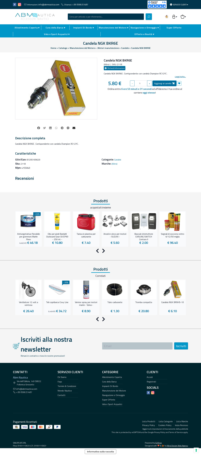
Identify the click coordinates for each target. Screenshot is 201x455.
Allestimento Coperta (112, 377)
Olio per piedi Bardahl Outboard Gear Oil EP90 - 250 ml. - (57, 236)
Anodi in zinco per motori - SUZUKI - (115, 235)
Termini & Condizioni (67, 386)
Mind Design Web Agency (177, 445)
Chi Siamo (62, 377)
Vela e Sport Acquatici (112, 404)
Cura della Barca (109, 381)
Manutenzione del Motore (114, 390)
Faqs (60, 381)
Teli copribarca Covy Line (57, 302)
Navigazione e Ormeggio (113, 395)
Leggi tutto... (180, 76)
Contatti (61, 395)
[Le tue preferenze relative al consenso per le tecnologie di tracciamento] (196, 450)
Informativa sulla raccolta (100, 451)
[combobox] (106, 16)
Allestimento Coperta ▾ (27, 27)
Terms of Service (176, 432)
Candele (117, 159)
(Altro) (114, 163)
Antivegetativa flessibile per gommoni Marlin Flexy (28, 236)
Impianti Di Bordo (110, 386)
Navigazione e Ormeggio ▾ (145, 27)
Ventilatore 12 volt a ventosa (28, 304)
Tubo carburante (114, 302)
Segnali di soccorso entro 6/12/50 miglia (172, 235)
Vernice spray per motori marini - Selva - (86, 304)
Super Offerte (174, 27)
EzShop (158, 442)
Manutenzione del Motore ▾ (113, 27)
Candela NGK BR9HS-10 (172, 302)
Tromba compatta (143, 302)
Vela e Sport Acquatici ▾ (57, 34)
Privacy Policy (159, 432)
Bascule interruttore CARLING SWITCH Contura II (143, 236)
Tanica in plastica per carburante (86, 235)
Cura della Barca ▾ (55, 27)
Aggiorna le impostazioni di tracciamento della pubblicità (165, 428)
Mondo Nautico (65, 390)
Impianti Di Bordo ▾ (83, 27)
